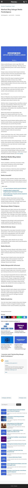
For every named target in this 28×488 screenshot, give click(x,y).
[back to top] (25, 485)
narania (6, 361)
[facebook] (3, 317)
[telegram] (24, 317)
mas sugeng (20, 153)
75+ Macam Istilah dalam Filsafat (14, 457)
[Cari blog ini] (26, 2)
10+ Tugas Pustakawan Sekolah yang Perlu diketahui (14, 188)
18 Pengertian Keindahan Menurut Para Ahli (16, 443)
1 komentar (17, 15)
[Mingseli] (14, 2)
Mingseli (15, 486)
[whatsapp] (19, 317)
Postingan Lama (22, 397)
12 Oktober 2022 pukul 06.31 (11, 363)
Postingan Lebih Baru (6, 397)
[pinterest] (14, 317)
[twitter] (8, 317)
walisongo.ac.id (13, 369)
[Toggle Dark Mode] (24, 2)
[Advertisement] (14, 31)
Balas (6, 372)
